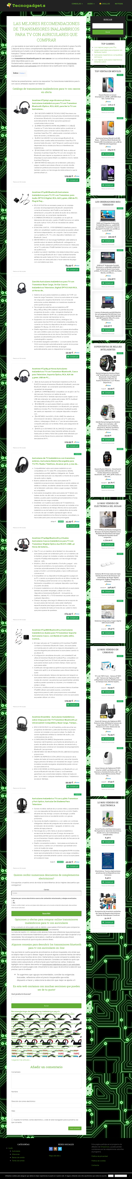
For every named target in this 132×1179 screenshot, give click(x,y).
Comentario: (16, 1072)
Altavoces (16, 1154)
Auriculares (16, 1151)
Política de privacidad (99, 1156)
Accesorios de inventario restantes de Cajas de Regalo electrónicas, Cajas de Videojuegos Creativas (108, 913)
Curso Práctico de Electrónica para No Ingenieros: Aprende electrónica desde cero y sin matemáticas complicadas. (108, 832)
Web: (13, 1111)
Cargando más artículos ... (21, 1060)
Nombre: (14, 1092)
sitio (28, 932)
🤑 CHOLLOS (104, 4)
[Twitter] (60, 1149)
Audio (10, 1148)
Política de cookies (98, 1161)
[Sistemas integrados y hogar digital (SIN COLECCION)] (108, 611)
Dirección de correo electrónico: (23, 1101)
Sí (13, 900)
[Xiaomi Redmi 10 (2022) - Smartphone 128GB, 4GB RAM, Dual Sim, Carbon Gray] (108, 85)
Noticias (119, 4)
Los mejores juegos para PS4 (105, 47)
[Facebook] (51, 1149)
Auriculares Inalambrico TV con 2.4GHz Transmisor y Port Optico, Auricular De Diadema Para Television (55, 801)
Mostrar (22, 73)
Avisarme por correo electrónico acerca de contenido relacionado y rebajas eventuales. (44, 898)
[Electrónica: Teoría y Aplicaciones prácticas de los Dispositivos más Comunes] (108, 861)
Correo (46, 889)
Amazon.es (105, 1147)
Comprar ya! (74, 180)
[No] (129, 1176)
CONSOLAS (76, 4)
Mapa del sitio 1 (55, 1156)
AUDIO (90, 4)
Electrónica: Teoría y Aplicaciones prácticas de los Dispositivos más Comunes (107, 873)
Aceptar (110, 1176)
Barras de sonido (18, 1157)
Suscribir (46, 913)
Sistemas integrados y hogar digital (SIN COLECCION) (108, 622)
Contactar (95, 1165)
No (14, 903)
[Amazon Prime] (76, 176)
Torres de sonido (18, 1161)
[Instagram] (55, 1149)
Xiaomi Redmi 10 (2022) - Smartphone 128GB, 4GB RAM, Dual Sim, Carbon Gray (108, 96)
